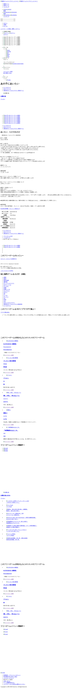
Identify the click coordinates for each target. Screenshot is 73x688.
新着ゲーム (6, 4)
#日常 (4, 299)
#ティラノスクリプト (8, 283)
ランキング (6, 7)
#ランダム (6, 286)
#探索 (4, 24)
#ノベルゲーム (7, 87)
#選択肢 (5, 281)
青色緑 (5, 363)
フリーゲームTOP (7, 236)
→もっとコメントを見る (7, 270)
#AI (4, 298)
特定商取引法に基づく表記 (10, 676)
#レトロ (5, 26)
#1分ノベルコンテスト (9, 302)
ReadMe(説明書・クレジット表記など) (10, 208)
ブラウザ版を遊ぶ (5, 312)
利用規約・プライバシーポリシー (12, 675)
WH (4, 433)
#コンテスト (6, 290)
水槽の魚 (3, 96)
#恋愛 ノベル (6, 289)
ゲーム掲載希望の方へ (9, 682)
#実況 (4, 278)
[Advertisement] (11, 326)
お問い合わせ (6, 681)
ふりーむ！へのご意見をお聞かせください (14, 684)
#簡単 (4, 277)
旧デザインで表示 (8, 679)
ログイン (17, 28)
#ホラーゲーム (7, 89)
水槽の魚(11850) (5, 495)
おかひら (5, 398)
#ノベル (5, 295)
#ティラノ (6, 296)
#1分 (4, 301)
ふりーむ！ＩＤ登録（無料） (8, 28)
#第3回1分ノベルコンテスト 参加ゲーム (13, 90)
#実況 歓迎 (6, 280)
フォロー (3, 99)
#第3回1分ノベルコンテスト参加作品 (12, 304)
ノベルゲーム (6, 237)
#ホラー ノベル (7, 284)
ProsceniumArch (7, 346)
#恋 (4, 293)
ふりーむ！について (8, 678)
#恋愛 (4, 287)
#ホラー (5, 23)
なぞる (5, 416)
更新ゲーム (6, 5)
